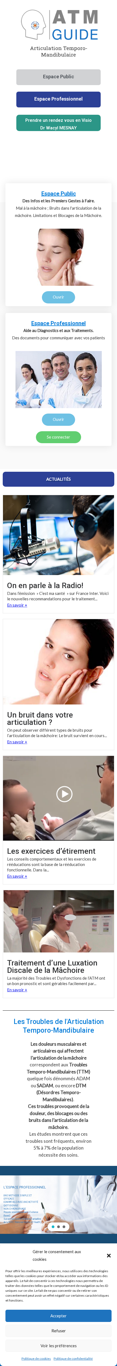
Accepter (58, 1315)
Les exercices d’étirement (51, 851)
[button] (109, 1255)
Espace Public (58, 193)
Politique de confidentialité (73, 1358)
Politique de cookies (36, 1358)
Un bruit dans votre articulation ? (40, 718)
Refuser (58, 1330)
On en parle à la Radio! (45, 585)
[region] (58, 1204)
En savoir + (17, 605)
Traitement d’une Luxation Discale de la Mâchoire (52, 966)
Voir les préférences (59, 1345)
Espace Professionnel (58, 323)
